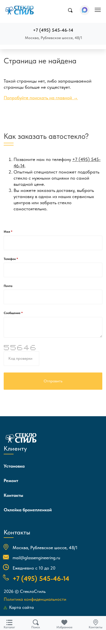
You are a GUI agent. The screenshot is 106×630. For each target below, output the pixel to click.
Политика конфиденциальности (35, 599)
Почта (8, 286)
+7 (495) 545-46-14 (53, 30)
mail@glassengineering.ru (36, 557)
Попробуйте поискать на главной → (41, 97)
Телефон (10, 259)
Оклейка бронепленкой (28, 509)
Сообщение (12, 313)
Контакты (13, 495)
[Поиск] (70, 10)
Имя (7, 231)
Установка (14, 466)
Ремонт (11, 480)
